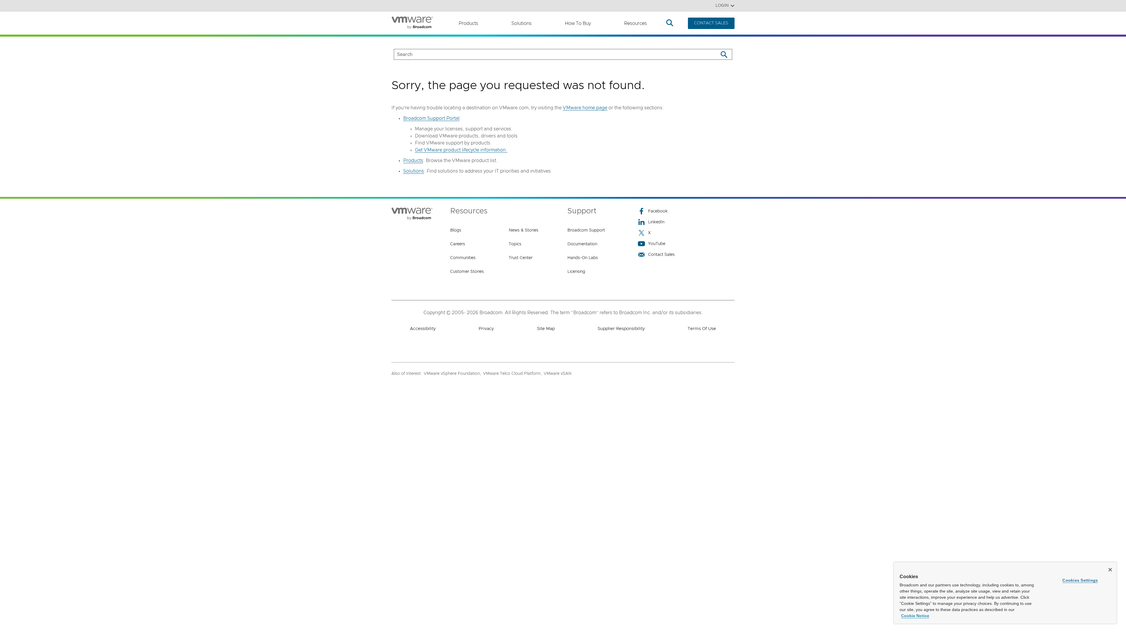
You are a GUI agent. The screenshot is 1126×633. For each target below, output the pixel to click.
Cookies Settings (1080, 580)
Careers (457, 244)
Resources (635, 23)
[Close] (1110, 569)
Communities (463, 258)
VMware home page (585, 108)
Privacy (486, 328)
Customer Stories (467, 272)
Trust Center (521, 258)
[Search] (724, 54)
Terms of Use (702, 328)
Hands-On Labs (582, 258)
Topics (515, 244)
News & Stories (523, 230)
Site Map (546, 328)
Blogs (455, 230)
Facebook (658, 211)
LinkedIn (656, 222)
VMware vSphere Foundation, (452, 374)
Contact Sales (661, 255)
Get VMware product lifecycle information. (461, 150)
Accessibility (423, 328)
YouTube (656, 244)
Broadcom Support (586, 230)
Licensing (576, 272)
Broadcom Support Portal (431, 118)
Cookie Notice (915, 615)
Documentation (582, 244)
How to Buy (578, 23)
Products (468, 23)
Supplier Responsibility (621, 328)
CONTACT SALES (711, 23)
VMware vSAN (558, 374)
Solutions (521, 23)
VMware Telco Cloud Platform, (512, 374)
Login (722, 6)
